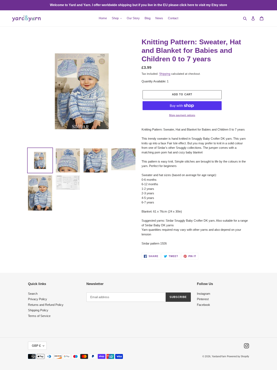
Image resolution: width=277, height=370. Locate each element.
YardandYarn (219, 356)
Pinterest (203, 299)
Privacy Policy (37, 299)
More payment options (182, 115)
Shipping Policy (38, 310)
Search (33, 293)
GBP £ (36, 345)
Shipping (164, 73)
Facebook (203, 304)
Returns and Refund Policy (45, 304)
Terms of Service (39, 316)
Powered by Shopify (238, 356)
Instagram (203, 293)
